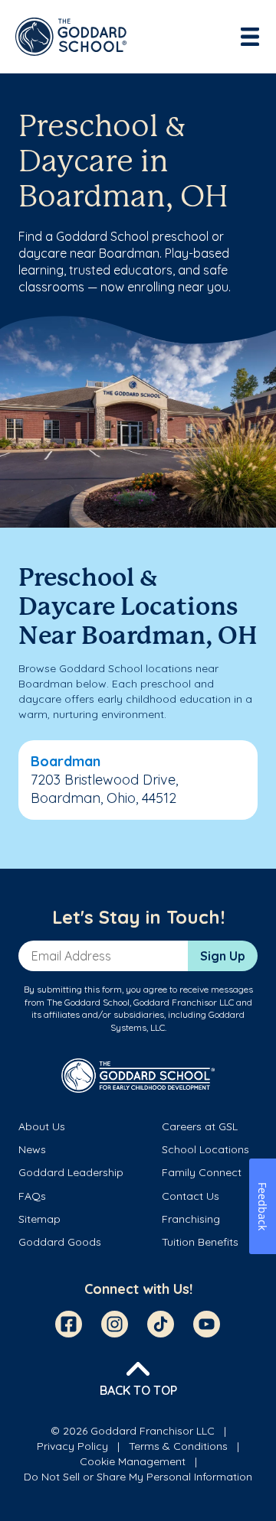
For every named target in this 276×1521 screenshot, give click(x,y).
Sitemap (39, 1219)
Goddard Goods (59, 1242)
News (32, 1149)
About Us (41, 1126)
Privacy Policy (72, 1446)
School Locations (205, 1149)
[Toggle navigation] (251, 36)
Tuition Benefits (200, 1242)
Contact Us (190, 1196)
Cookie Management (133, 1461)
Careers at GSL (200, 1126)
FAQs (32, 1196)
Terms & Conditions (178, 1446)
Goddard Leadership (70, 1172)
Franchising (191, 1219)
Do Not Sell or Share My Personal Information (138, 1477)
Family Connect (202, 1172)
